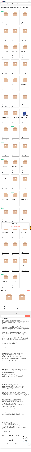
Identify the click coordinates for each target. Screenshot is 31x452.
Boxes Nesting (6, 352)
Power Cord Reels (24, 117)
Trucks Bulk (12, 424)
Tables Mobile (6, 421)
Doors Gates (10, 374)
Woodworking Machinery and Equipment (19, 342)
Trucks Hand (6, 423)
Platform (3, 405)
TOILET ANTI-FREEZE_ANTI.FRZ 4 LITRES (5, 18)
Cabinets (3, 353)
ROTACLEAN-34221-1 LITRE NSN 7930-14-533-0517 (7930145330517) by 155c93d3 (25, 68)
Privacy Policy (11, 439)
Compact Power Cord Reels (5, 183)
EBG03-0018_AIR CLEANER (4, 281)
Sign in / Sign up (4, 436)
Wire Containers (11, 428)
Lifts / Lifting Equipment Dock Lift (14, 393)
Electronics (3, 320)
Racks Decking (13, 407)
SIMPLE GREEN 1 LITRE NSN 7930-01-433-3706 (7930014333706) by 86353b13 (15, 101)
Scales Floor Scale (12, 415)
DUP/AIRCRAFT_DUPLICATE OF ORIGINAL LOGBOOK (25, 134)
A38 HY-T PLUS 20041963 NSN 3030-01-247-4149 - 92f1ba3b (5, 265)
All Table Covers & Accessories (17, 344)
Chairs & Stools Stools (18, 360)
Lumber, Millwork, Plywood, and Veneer (9, 334)
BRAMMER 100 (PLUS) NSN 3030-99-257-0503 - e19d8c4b (5, 150)
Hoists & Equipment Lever (19, 386)
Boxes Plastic (10, 352)
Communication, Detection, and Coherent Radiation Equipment (14, 325)
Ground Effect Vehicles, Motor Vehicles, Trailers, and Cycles (17, 331)
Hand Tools (20, 332)
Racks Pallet (6, 408)
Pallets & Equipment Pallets (7, 403)
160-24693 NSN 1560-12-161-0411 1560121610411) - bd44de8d (21, 303)
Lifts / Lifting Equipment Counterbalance (12, 394)
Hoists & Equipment (5, 386)
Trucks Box (8, 424)
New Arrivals (20, 3)
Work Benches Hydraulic (11, 431)
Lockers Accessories (7, 398)
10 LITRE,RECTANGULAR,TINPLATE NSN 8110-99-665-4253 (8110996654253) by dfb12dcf (15, 150)
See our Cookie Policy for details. (15, 226)
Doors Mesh (13, 374)
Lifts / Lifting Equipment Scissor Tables (15, 395)
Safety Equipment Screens (18, 413)
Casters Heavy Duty (7, 358)
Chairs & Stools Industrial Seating (10, 360)
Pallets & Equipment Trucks (20, 404)
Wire (2, 428)
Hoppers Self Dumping (13, 388)
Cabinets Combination (17, 353)
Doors (3, 374)
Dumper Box (11, 377)
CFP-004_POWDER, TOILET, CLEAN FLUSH (15, 134)
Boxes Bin (17, 352)
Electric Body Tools (18, 349)
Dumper (3, 377)
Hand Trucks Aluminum (9, 384)
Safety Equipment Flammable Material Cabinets (17, 414)
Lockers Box (19, 398)
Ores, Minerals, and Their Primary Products (15, 337)
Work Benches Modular (18, 431)
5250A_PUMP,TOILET (5, 199)
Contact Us (30, 228)
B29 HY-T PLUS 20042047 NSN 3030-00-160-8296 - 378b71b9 (5, 249)
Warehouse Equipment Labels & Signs (21, 427)
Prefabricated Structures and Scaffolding (15, 338)
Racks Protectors (11, 408)
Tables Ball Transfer (15, 421)
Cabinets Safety (7, 354)
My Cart (3, 435)
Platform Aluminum (6, 406)
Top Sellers (9, 3)
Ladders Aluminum (7, 392)
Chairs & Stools (4, 359)
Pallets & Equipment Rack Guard (11, 404)
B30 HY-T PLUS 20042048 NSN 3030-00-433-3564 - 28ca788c (24, 249)
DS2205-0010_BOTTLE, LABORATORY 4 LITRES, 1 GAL (5, 117)
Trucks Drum (16, 424)
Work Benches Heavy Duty (16, 430)
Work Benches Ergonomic (8, 430)
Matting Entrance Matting (9, 400)
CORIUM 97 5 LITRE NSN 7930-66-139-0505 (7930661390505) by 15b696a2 (5, 101)
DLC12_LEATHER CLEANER (4, 166)
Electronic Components (16, 320)
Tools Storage (10, 422)
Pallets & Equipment (5, 402)
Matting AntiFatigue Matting (8, 399)
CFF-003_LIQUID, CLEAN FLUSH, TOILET (5, 134)
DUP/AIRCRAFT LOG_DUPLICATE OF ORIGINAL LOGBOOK (15, 232)
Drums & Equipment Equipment (12, 375)
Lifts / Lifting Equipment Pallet (22, 394)
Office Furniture (4, 401)
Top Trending (15, 3)
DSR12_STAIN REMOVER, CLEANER (25, 265)
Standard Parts (20, 347)
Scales (3, 415)
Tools (2, 422)
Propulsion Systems (9, 347)
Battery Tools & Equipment (11, 349)
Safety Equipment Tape (10, 413)
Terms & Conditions (11, 440)
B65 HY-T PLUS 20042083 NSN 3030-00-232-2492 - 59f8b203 (15, 249)
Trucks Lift (5, 424)
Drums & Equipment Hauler (21, 375)
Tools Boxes (5, 422)
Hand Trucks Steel (15, 385)
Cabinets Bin (11, 353)
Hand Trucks (3, 384)
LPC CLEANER (23, 166)
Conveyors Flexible (6, 364)
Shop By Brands (26, 3)
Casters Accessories (23, 358)
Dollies (3, 372)
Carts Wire (16, 356)
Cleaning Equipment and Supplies (19, 327)
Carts (2, 356)
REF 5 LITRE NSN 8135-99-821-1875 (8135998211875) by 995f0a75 (5, 51)
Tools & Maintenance (15, 347)
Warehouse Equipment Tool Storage (10, 427)
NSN (2, 321)
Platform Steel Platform (8, 405)
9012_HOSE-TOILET (14, 199)
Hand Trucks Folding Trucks (16, 384)
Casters (3, 357)
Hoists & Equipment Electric (10, 387)
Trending (3, 11)
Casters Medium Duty (7, 357)
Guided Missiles (7, 333)
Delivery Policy (11, 436)
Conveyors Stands (11, 364)
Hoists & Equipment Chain (11, 386)
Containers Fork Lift (12, 362)
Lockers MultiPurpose (14, 398)
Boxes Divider (27, 352)
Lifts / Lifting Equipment (5, 393)
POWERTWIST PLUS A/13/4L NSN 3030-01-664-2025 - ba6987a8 (15, 265)
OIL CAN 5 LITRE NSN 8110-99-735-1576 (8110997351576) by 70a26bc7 (15, 68)
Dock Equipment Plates (14, 370)
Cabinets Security (11, 354)
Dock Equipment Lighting (6, 370)
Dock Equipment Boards (10, 369)
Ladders (3, 392)
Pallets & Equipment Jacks (12, 402)
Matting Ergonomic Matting (17, 400)
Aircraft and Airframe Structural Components (20, 321)
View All (28, 290)
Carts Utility (13, 356)
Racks (3, 407)
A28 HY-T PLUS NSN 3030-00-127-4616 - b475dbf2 (24, 216)
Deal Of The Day (4, 3)
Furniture (7, 331)
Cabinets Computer (13, 355)
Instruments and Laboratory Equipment (15, 333)
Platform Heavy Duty (13, 406)
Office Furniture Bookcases (10, 401)
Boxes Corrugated (22, 352)
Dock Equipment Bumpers (17, 369)
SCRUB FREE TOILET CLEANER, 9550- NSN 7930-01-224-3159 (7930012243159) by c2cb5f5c (24, 18)
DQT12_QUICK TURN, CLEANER (15, 281)
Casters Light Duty (17, 358)
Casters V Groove (20, 357)
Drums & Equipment (5, 375)
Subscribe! (27, 315)
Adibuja (24, 443)
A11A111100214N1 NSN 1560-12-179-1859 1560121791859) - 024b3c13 (9, 303)
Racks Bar (5, 407)
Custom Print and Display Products (7, 344)
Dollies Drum (6, 372)
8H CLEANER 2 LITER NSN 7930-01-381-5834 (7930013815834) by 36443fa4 (15, 18)
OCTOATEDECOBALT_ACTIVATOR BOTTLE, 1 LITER (25, 101)
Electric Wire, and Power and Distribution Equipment (18, 328)
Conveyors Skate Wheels (18, 364)
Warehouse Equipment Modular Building (15, 426)
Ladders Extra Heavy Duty (13, 392)
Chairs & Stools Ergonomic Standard (12, 359)
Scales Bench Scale (7, 415)
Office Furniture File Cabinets (19, 401)
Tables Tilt (10, 421)
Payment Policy (11, 435)
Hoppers (3, 388)
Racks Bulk (8, 407)
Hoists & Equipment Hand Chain (19, 387)
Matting (3, 399)
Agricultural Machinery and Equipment (9, 321)
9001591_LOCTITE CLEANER (14, 166)
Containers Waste (7, 362)
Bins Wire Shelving (6, 428)
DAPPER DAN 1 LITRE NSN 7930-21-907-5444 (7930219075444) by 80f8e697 (25, 84)
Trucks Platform (10, 423)
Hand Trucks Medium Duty (9, 385)
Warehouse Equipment (5, 425)
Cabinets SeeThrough (7, 355)
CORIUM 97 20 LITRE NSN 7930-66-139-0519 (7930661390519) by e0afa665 (24, 150)
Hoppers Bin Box (7, 388)
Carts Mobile (5, 356)
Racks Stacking (16, 408)
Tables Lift (19, 421)
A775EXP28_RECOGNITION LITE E (25, 35)
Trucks (3, 423)
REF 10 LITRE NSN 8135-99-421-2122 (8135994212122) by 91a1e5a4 (15, 117)
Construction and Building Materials (10, 327)
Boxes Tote (14, 352)
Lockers (3, 398)
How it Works (18, 436)
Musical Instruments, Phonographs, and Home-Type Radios (12, 336)
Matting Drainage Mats (16, 399)
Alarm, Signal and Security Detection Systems (11, 323)
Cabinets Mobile (7, 353)
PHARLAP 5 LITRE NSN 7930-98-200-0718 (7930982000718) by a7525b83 (5, 68)
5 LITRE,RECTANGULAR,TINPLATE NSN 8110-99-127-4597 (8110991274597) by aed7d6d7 (5, 84)
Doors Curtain (6, 374)
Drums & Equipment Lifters (11, 376)
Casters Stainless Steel (14, 357)
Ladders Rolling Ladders (21, 392)
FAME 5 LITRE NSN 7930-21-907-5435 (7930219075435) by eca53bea (15, 51)
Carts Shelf (20, 356)
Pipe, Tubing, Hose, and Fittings (9, 339)
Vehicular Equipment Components (8, 342)
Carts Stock (9, 356)
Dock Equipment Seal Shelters (22, 370)
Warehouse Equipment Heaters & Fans (14, 425)
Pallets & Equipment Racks (15, 403)
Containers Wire (18, 362)
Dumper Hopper (7, 377)
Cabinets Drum (19, 355)
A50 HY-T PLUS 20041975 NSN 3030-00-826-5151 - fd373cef (25, 232)
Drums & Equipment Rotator (19, 376)
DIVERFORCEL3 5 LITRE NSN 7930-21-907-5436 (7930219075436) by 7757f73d (24, 51)
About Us (17, 435)
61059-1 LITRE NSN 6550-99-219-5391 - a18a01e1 (15, 35)
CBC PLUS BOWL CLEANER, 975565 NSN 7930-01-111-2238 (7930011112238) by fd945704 (5, 35)
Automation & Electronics (9, 320)
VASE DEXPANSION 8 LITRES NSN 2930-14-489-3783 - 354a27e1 (5, 232)
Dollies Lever (10, 372)
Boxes (3, 352)
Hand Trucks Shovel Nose (22, 385)
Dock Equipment (4, 369)
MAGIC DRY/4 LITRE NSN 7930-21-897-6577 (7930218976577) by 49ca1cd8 (15, 84)
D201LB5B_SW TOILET (24, 199)
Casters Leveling (12, 358)
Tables (3, 421)
